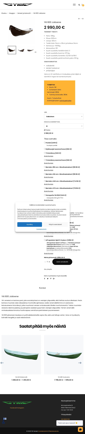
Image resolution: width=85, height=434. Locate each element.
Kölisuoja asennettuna (52, 122)
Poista (48, 130)
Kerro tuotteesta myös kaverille (55, 276)
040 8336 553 (65, 419)
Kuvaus (42, 288)
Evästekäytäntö (41, 229)
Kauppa (12, 13)
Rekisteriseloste (54, 431)
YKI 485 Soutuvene (64, 377)
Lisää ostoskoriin (62, 262)
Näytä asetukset (55, 224)
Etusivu (4, 13)
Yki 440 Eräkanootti (21, 377)
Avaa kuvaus (48, 156)
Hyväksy (30, 224)
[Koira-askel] (79, 18)
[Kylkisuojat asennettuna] (82, 18)
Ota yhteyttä (48, 269)
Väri (45, 112)
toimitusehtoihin (65, 101)
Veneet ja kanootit (24, 13)
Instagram (20, 408)
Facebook (13, 408)
